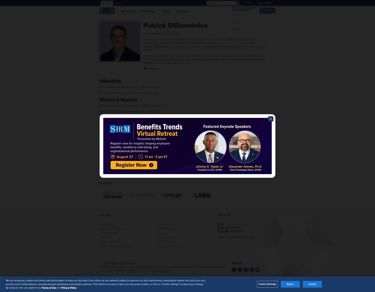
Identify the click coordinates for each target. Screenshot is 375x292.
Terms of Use (49, 287)
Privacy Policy (68, 287)
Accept (312, 284)
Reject (290, 284)
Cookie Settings (267, 284)
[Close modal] (270, 119)
